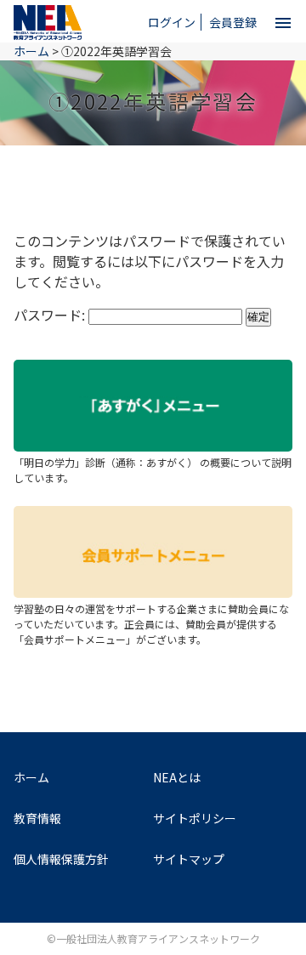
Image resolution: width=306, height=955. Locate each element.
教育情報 (37, 818)
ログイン (172, 22)
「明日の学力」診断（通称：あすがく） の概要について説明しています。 (153, 470)
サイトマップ (188, 858)
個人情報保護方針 (61, 858)
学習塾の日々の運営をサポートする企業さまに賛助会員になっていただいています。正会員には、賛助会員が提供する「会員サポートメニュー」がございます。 (151, 623)
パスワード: (51, 314)
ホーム (31, 777)
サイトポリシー (194, 818)
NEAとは (177, 777)
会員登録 (233, 22)
